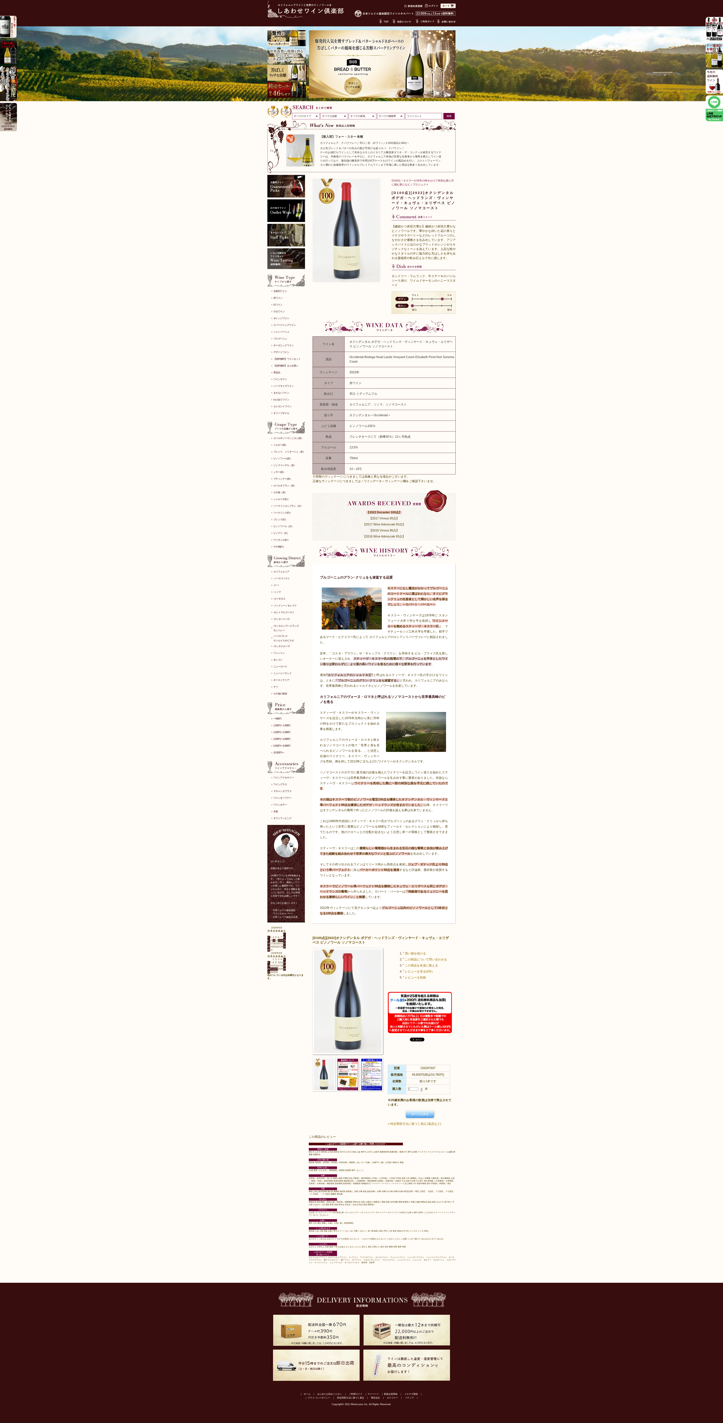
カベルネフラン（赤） (284, 485)
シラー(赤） (279, 472)
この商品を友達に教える (421, 965)
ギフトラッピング (282, 818)
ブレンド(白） (280, 519)
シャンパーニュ (281, 331)
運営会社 (375, 1397)
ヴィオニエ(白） (281, 539)
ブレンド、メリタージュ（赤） (289, 451)
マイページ (373, 1394)
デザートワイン (281, 352)
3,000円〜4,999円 (281, 739)
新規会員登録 (390, 1394)
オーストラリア (281, 680)
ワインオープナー (282, 797)
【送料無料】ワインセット (286, 358)
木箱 (275, 811)
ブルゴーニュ (280, 338)
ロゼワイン (279, 311)
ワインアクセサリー (283, 777)
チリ (275, 686)
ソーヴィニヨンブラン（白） (288, 506)
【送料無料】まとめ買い (285, 365)
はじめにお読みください (329, 1394)
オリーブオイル (281, 413)
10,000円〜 (278, 752)
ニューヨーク (280, 666)
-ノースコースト (281, 578)
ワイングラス (280, 784)
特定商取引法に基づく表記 (350, 1397)
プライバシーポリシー (319, 1397)
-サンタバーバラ (281, 619)
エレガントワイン (282, 406)
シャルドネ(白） (281, 499)
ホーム (307, 1394)
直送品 (276, 372)
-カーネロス (279, 598)
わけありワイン (281, 399)
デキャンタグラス (282, 791)
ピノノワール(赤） (282, 458)
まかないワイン (281, 392)
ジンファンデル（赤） (284, 465)
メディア (409, 1397)
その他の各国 (280, 693)
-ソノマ (277, 592)
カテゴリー (392, 1397)
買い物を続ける (415, 953)
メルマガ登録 (411, 1394)
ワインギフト (280, 379)
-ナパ (275, 585)
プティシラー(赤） (282, 478)
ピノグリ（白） (281, 533)
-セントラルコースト (283, 612)
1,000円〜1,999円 (281, 725)
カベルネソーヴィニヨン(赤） (288, 438)
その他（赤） (280, 492)
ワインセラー (280, 804)
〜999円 (277, 718)
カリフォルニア (281, 571)
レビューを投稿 (415, 977)
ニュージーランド (282, 673)
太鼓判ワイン (280, 291)
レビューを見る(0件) (418, 971)
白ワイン (277, 304)
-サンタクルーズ (281, 646)
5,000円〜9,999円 (281, 745)
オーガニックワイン (283, 345)
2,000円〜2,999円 (281, 732)
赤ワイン (277, 297)
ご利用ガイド (355, 1394)
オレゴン (277, 659)
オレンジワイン (281, 318)
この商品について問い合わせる (426, 959)
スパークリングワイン (284, 325)
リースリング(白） (282, 512)
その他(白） (279, 546)
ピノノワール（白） (283, 526)
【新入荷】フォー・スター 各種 (341, 136)
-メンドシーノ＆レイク (285, 605)
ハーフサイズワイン (283, 386)
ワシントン (279, 653)
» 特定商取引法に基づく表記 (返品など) (414, 1123)
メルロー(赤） (280, 445)
